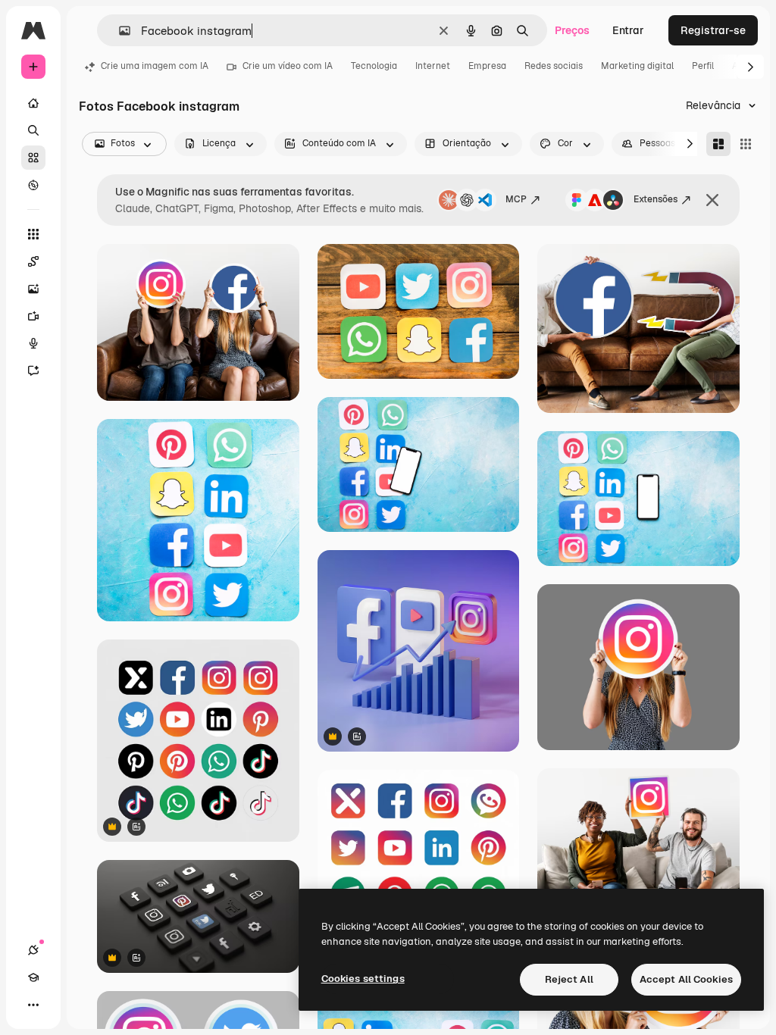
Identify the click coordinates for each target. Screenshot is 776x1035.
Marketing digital (637, 66)
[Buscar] (33, 130)
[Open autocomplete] (118, 30)
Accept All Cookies (686, 979)
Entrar (628, 30)
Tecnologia (374, 66)
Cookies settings (363, 978)
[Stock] (33, 157)
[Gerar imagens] (33, 289)
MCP (516, 199)
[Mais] (33, 1005)
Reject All (569, 979)
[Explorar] (33, 185)
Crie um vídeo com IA (287, 66)
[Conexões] (33, 950)
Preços (572, 30)
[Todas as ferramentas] (33, 234)
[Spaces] (33, 261)
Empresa (487, 66)
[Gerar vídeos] (33, 316)
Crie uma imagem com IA (154, 66)
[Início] (33, 103)
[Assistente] (33, 370)
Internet (432, 66)
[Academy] (33, 977)
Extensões (655, 199)
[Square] (746, 144)
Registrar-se (713, 30)
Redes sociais (553, 66)
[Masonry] (718, 144)
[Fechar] (712, 200)
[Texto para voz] (33, 343)
